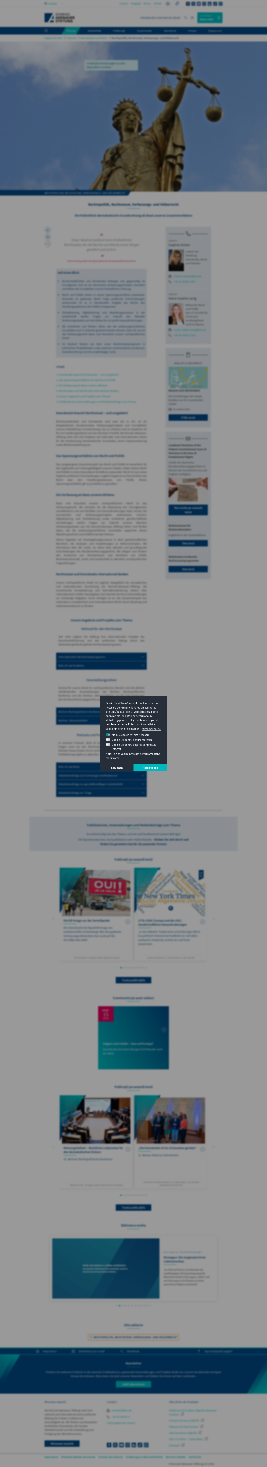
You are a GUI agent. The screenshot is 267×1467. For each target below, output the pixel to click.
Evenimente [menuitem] (144, 31)
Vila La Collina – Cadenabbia (186, 1439)
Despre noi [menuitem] (215, 31)
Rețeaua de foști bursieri (184, 1426)
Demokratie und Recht (94, 38)
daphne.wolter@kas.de (187, 276)
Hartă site (195, 1457)
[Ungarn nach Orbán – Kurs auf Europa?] (133, 1037)
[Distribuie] (48, 244)
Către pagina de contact (121, 1423)
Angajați (136, 3)
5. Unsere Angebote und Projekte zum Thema (83, 396)
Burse (147, 3)
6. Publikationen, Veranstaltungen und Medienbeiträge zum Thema (96, 401)
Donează (174, 1445)
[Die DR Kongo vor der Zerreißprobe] (96, 914)
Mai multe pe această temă (188, 510)
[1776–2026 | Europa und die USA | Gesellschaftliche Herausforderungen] (170, 914)
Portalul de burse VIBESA (184, 1420)
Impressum (51, 1457)
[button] (53, 919)
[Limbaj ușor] (168, 4)
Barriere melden (176, 1457)
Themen (71, 38)
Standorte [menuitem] (170, 31)
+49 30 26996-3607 (185, 281)
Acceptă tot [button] (150, 768)
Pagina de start (53, 38)
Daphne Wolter (179, 245)
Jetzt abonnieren (133, 1384)
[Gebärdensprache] (177, 4)
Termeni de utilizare (110, 1457)
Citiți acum (188, 417)
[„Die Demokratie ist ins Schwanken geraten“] (170, 1141)
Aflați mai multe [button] (151, 728)
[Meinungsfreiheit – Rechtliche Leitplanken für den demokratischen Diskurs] (96, 1141)
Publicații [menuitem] (119, 31)
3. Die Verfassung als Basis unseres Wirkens (82, 385)
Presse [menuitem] (192, 31)
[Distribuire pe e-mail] (48, 237)
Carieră (123, 3)
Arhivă (157, 3)
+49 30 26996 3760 (184, 335)
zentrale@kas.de (121, 1410)
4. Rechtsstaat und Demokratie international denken (87, 391)
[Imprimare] (48, 230)
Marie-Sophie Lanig (182, 298)
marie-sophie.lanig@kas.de (190, 330)
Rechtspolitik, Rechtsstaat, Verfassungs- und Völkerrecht (145, 38)
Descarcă (188, 543)
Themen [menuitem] (71, 31)
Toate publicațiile (133, 980)
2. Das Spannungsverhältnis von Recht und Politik (86, 380)
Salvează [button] (117, 768)
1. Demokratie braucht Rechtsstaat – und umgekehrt (87, 374)
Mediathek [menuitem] (94, 31)
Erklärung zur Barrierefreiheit (144, 1457)
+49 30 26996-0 (120, 1416)
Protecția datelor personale (78, 1457)
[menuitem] (49, 31)
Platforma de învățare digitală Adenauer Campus (193, 1412)
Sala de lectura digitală (183, 1433)
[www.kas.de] (59, 17)
